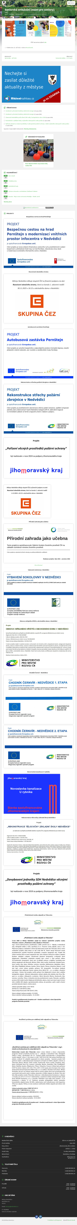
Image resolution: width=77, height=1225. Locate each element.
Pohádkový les (12, 181)
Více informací (38, 565)
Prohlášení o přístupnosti (55, 1220)
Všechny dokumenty (30, 129)
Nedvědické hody (13, 186)
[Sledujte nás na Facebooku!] (36, 1216)
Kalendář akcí (12, 172)
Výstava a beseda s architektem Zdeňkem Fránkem (22, 191)
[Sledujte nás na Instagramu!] (40, 1216)
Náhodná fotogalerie (36, 137)
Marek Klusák (71, 1220)
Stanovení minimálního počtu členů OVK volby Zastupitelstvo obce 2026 (26, 117)
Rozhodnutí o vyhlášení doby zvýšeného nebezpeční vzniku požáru (24, 120)
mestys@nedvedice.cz (11, 1206)
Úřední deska (12, 108)
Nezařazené (29, 47)
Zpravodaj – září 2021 (11, 58)
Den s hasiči (11, 176)
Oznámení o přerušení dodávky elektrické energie (20, 111)
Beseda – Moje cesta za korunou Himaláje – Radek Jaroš (24, 196)
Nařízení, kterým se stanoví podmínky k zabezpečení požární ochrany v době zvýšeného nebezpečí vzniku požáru (37, 124)
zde (45, 42)
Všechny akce (8, 202)
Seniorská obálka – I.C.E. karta (64, 58)
